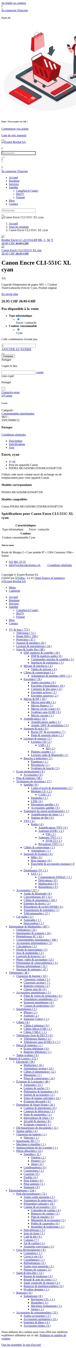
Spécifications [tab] (17, 444)
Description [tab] (15, 440)
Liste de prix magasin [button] (13, 135)
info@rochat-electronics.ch (25, 565)
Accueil (13, 223)
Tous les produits (19, 226)
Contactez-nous (10, 392)
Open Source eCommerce (50, 578)
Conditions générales (13, 434)
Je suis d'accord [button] (32, 1344)
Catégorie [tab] (14, 590)
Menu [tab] (12, 587)
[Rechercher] (2, 157)
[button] (16, 349)
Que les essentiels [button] (11, 1344)
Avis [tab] (11, 447)
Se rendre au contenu (13, 3)
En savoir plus (9, 294)
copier (40, 372)
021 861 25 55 (17, 561)
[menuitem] (13, 177)
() (19, 629)
